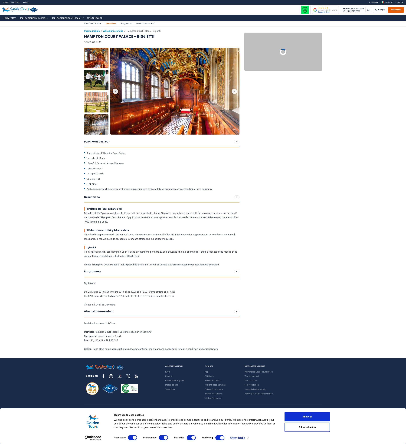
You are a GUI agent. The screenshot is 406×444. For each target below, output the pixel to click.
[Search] (368, 10)
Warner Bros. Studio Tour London (259, 372)
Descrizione (111, 23)
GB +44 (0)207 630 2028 (353, 8)
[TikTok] (120, 376)
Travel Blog (15, 2)
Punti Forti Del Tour (92, 23)
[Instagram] (111, 376)
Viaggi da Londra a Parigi (255, 389)
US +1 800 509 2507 (351, 11)
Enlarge (174, 91)
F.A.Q (167, 372)
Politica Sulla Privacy (214, 389)
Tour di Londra (251, 381)
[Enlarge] (174, 91)
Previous (115, 91)
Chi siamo (209, 376)
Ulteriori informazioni (145, 23)
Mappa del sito (171, 385)
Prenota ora (396, 10)
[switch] (163, 437)
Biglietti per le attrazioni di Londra (259, 394)
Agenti (25, 2)
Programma (126, 23)
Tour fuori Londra (252, 385)
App (206, 372)
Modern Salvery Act (213, 398)
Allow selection (307, 427)
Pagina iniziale (92, 31)
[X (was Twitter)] (128, 376)
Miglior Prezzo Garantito (215, 385)
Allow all (307, 416)
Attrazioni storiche (113, 31)
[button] (9, 18)
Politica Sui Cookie (213, 381)
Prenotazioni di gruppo (175, 381)
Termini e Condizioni (213, 394)
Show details (237, 437)
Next (234, 91)
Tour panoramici (252, 376)
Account (374, 2)
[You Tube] (136, 376)
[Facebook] (103, 376)
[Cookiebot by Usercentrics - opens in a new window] (93, 437)
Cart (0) (381, 10)
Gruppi (5, 2)
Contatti (168, 376)
